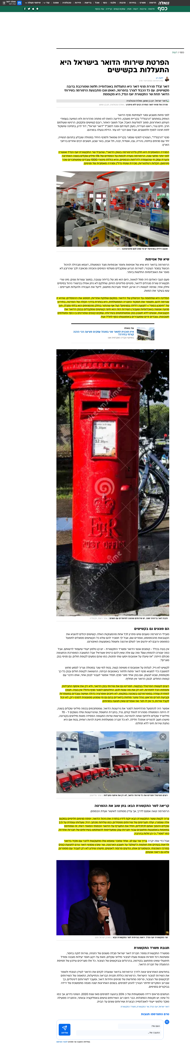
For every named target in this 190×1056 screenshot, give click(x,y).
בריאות (88, 3)
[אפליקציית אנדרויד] (37, 9)
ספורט (143, 3)
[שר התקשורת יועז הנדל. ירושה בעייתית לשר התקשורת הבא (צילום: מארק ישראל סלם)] (112, 900)
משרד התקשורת (128, 1007)
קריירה (109, 9)
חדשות (152, 3)
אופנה (56, 3)
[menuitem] (151, 3)
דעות (135, 9)
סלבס (113, 3)
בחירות (132, 3)
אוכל (97, 3)
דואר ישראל (164, 1007)
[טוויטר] (29, 9)
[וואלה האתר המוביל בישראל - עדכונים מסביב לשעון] (164, 2)
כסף (105, 3)
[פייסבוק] (25, 9)
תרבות (122, 3)
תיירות (78, 3)
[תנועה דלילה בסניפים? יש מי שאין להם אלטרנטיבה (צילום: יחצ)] (112, 211)
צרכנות (143, 9)
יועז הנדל (154, 1007)
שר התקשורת (143, 1007)
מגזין (129, 9)
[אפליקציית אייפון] (33, 9)
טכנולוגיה (66, 3)
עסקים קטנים (119, 9)
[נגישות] (4, 3)
